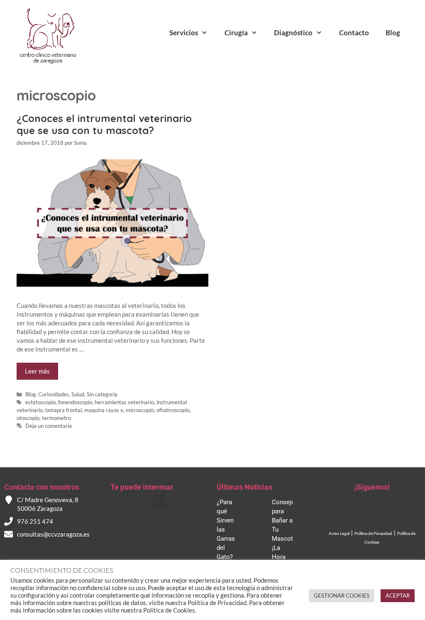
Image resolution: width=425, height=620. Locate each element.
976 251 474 (35, 521)
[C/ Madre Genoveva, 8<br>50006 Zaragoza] (8, 500)
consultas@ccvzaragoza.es (53, 534)
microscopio (140, 410)
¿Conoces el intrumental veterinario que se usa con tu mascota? (104, 124)
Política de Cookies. (169, 610)
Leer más (37, 371)
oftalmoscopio (173, 410)
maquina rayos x (103, 410)
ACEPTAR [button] (398, 595)
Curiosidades (53, 394)
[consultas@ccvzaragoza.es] (8, 534)
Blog (393, 32)
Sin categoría (102, 394)
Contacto (354, 32)
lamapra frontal (63, 410)
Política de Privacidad (373, 533)
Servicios (183, 32)
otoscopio (28, 418)
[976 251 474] (8, 521)
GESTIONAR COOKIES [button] (341, 595)
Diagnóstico (293, 32)
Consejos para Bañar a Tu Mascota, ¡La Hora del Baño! (285, 538)
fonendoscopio (75, 402)
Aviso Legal (339, 533)
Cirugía (236, 32)
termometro (56, 418)
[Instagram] (381, 512)
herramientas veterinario (124, 402)
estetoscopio (40, 402)
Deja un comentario (48, 425)
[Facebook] (362, 512)
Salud (77, 394)
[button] (159, 501)
